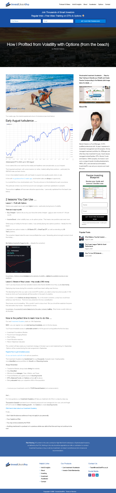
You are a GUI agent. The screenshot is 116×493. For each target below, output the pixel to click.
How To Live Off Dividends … (94, 253)
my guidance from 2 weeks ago (22, 178)
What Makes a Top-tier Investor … (95, 237)
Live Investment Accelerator (71, 467)
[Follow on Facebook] (89, 475)
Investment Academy (18, 321)
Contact (107, 4)
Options (100, 4)
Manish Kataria (59, 49)
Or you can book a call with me (15, 355)
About (85, 4)
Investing (44, 473)
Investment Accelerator (44, 477)
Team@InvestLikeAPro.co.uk (99, 467)
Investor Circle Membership (71, 470)
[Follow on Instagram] (93, 475)
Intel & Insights (76, 4)
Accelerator (92, 4)
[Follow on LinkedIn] (97, 475)
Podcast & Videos (64, 4)
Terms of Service (71, 491)
